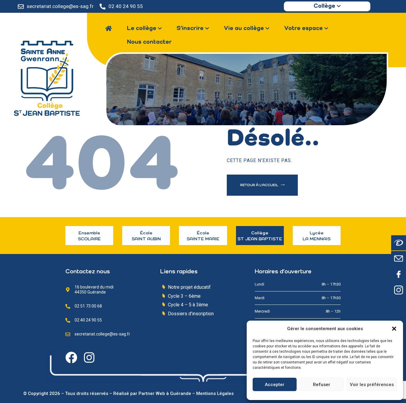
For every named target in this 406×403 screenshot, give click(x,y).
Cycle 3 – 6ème (184, 296)
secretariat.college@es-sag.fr (60, 6)
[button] (394, 329)
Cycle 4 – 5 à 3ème (188, 305)
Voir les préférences (372, 384)
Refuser (321, 384)
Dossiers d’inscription (191, 313)
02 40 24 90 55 (125, 6)
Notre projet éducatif (189, 287)
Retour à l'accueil (259, 185)
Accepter (274, 384)
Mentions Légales (215, 393)
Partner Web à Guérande (165, 393)
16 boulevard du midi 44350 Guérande (94, 289)
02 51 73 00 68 (88, 306)
